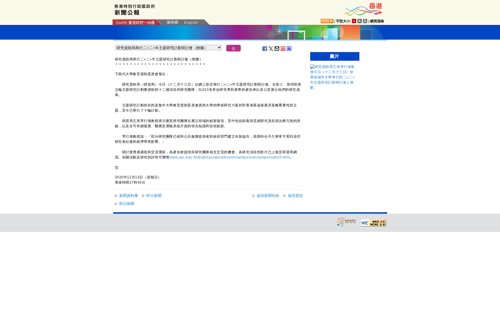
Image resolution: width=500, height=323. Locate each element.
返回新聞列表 (268, 195)
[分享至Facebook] (265, 48)
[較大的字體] (359, 21)
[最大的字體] (365, 21)
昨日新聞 (153, 195)
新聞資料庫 (128, 195)
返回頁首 (295, 195)
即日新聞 (126, 204)
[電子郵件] (277, 48)
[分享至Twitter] (271, 48)
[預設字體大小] (354, 21)
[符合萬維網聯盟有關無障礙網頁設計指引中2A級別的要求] (373, 223)
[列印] (289, 48)
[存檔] (283, 48)
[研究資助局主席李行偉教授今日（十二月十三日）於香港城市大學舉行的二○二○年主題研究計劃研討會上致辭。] (333, 88)
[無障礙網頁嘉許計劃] (346, 222)
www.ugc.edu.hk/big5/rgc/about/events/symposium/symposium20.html (230, 157)
